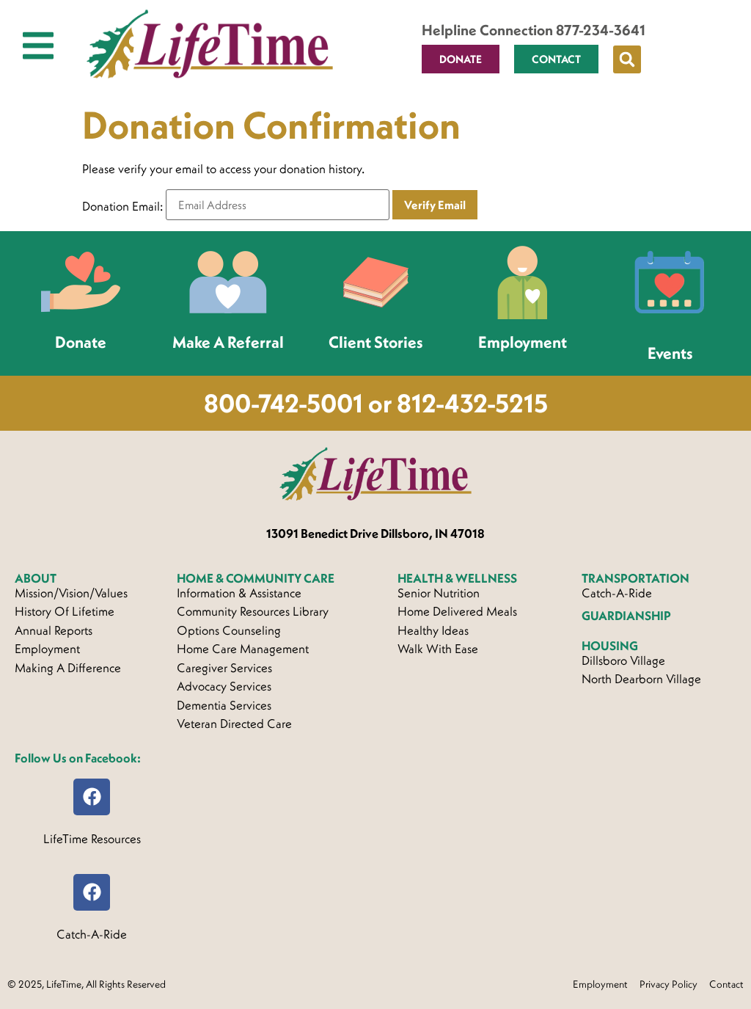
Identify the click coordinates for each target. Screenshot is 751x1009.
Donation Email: (122, 206)
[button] (627, 59)
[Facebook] (91, 797)
